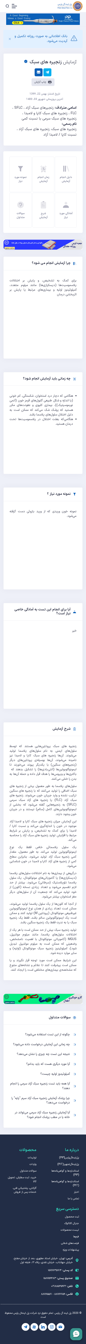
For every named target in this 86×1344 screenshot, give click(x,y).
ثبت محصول (72, 1217)
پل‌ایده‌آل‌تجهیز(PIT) (68, 1164)
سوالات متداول (28, 1171)
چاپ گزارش (40, 82)
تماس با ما (73, 1199)
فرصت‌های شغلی (70, 1243)
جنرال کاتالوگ (71, 1223)
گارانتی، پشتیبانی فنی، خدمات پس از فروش (24, 1190)
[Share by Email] (39, 72)
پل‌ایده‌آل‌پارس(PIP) (69, 1158)
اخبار (76, 1192)
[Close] (10, 39)
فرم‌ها (76, 1237)
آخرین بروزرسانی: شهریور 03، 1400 (44, 99)
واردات (33, 1164)
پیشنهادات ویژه (71, 1250)
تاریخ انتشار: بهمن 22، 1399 (45, 94)
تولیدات (32, 1158)
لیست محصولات (70, 1230)
